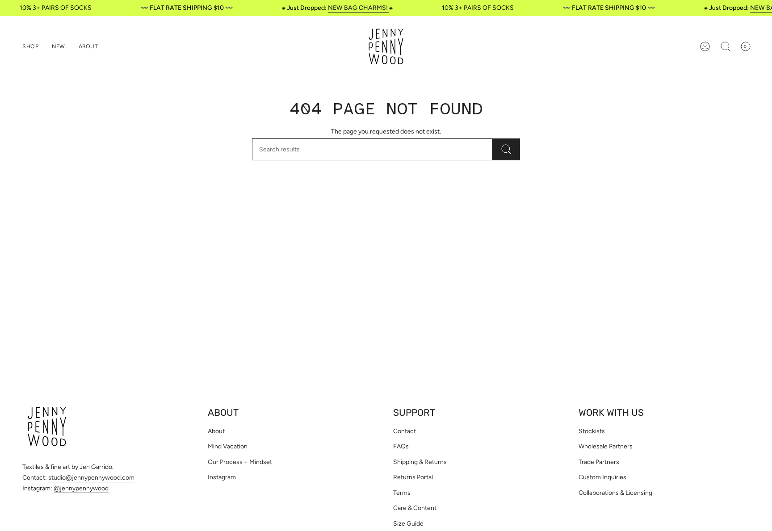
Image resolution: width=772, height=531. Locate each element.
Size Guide (408, 523)
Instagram (222, 477)
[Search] (506, 149)
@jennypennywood (81, 488)
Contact (404, 431)
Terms (402, 493)
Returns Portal (413, 477)
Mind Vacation (228, 446)
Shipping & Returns (420, 462)
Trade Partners (599, 462)
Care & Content (414, 508)
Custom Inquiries (602, 477)
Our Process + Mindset (240, 462)
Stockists (592, 431)
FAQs (401, 446)
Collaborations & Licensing (615, 493)
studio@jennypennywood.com (91, 477)
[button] (30, 46)
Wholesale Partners (606, 446)
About (216, 431)
